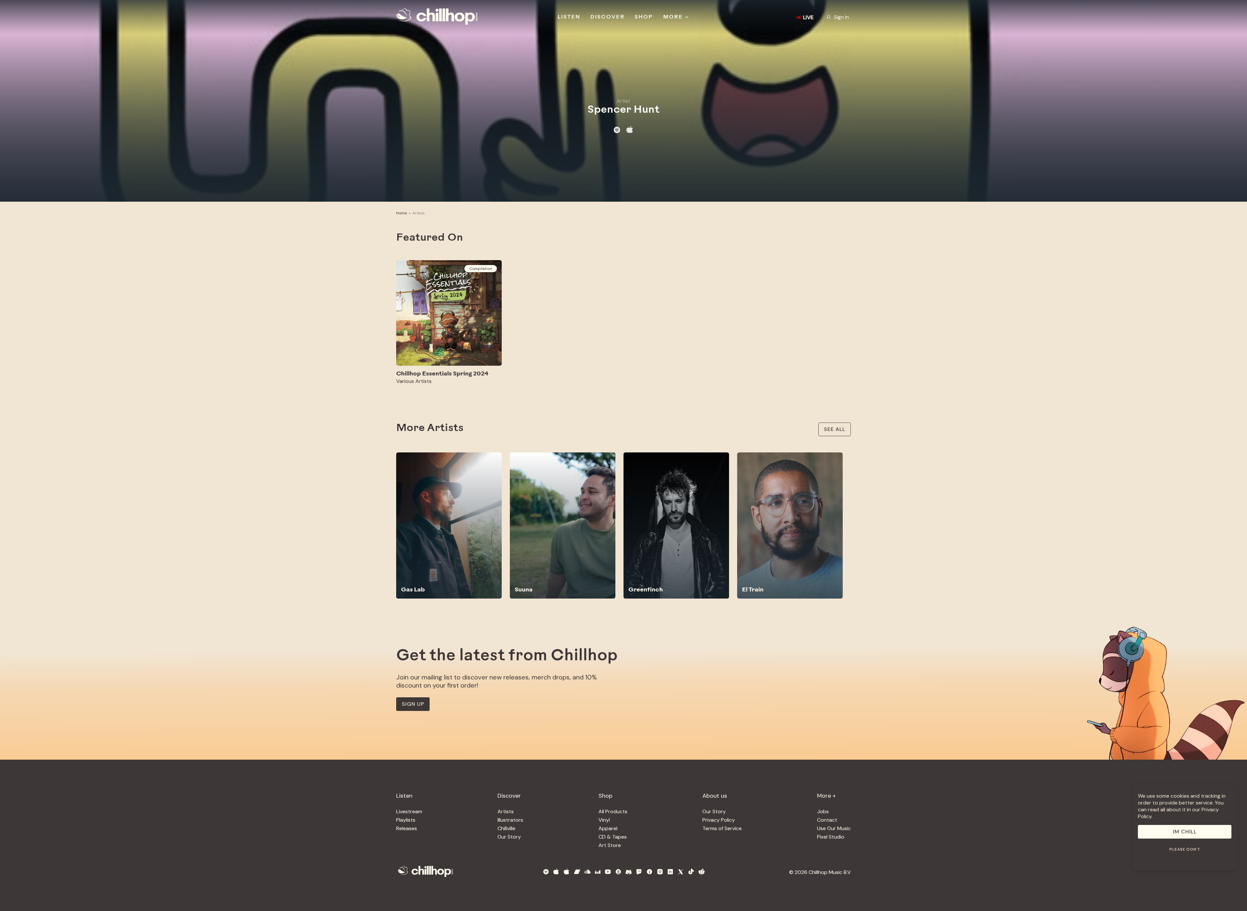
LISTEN (569, 17)
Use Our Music (834, 828)
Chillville (506, 828)
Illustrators (510, 819)
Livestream (409, 811)
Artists (418, 213)
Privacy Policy (718, 819)
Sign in (841, 17)
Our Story (509, 836)
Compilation (480, 268)
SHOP (644, 17)
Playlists (405, 819)
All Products (612, 811)
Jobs (823, 811)
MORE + (676, 17)
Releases (406, 828)
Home (401, 213)
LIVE (808, 17)
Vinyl (604, 819)
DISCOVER (607, 17)
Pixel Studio (830, 836)
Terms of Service (722, 828)
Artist (623, 100)
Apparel (607, 828)
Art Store (609, 845)
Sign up (413, 704)
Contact (827, 819)
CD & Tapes (612, 836)
